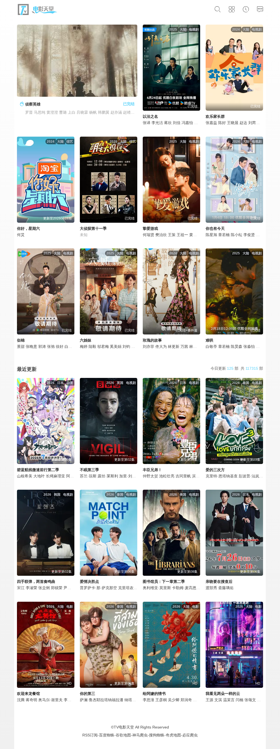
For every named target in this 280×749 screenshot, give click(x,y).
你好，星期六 (28, 228)
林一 (193, 346)
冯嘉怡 (187, 123)
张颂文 (250, 700)
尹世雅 (69, 588)
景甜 (21, 346)
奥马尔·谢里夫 (50, 700)
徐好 (59, 346)
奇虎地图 (173, 735)
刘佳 (176, 123)
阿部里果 (73, 476)
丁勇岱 (200, 123)
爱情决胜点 (89, 581)
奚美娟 (115, 346)
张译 (146, 123)
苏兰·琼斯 (88, 476)
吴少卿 (173, 700)
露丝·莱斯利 (108, 476)
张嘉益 (211, 123)
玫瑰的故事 (152, 340)
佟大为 (161, 346)
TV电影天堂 (124, 727)
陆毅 (92, 346)
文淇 (218, 700)
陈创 (261, 700)
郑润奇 (186, 700)
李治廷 (69, 700)
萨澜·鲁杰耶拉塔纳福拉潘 (101, 700)
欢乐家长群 (215, 116)
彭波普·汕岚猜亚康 (255, 476)
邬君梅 (103, 346)
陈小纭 (236, 235)
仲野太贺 (150, 476)
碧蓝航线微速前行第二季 (38, 470)
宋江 (21, 588)
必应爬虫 (190, 735)
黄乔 (193, 235)
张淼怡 (249, 346)
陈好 (222, 123)
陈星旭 (211, 235)
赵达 (243, 123)
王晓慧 (199, 700)
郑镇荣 (56, 588)
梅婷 (84, 346)
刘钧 (126, 346)
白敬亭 (211, 346)
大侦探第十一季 (93, 228)
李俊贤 (249, 235)
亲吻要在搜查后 (219, 581)
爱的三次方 (215, 470)
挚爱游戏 (150, 228)
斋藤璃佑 (226, 588)
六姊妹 (85, 340)
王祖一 (182, 235)
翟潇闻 (261, 346)
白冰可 (70, 346)
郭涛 (42, 346)
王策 (172, 235)
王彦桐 (161, 700)
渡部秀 (211, 588)
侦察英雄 (32, 104)
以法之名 (150, 116)
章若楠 (224, 235)
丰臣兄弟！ (152, 470)
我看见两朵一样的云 (223, 693)
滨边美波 (199, 476)
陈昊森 (236, 346)
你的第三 (87, 693)
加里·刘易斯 (129, 476)
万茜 (184, 346)
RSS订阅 (90, 735)
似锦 (21, 340)
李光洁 (157, 123)
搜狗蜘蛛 (156, 735)
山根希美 (24, 476)
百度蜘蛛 (106, 735)
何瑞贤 (148, 235)
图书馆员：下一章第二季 (164, 581)
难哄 (209, 340)
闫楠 (239, 700)
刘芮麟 (254, 123)
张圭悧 (44, 588)
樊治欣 (161, 235)
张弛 (51, 346)
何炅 (21, 235)
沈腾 (21, 700)
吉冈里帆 (183, 476)
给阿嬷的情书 (154, 693)
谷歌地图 (123, 735)
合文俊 (261, 235)
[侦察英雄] (77, 61)
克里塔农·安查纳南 (134, 588)
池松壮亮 (166, 476)
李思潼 (148, 700)
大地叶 (39, 476)
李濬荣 (31, 588)
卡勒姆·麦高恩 (184, 588)
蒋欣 (168, 123)
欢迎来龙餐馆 (28, 693)
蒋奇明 (31, 700)
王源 (209, 700)
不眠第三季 (89, 470)
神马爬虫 (140, 735)
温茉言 (229, 700)
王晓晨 (232, 123)
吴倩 (135, 346)
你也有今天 (215, 228)
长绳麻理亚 (55, 476)
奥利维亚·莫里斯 (157, 588)
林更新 (173, 346)
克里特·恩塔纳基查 (222, 476)
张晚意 (31, 346)
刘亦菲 (148, 346)
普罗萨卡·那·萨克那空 (98, 588)
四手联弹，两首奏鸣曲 (36, 581)
